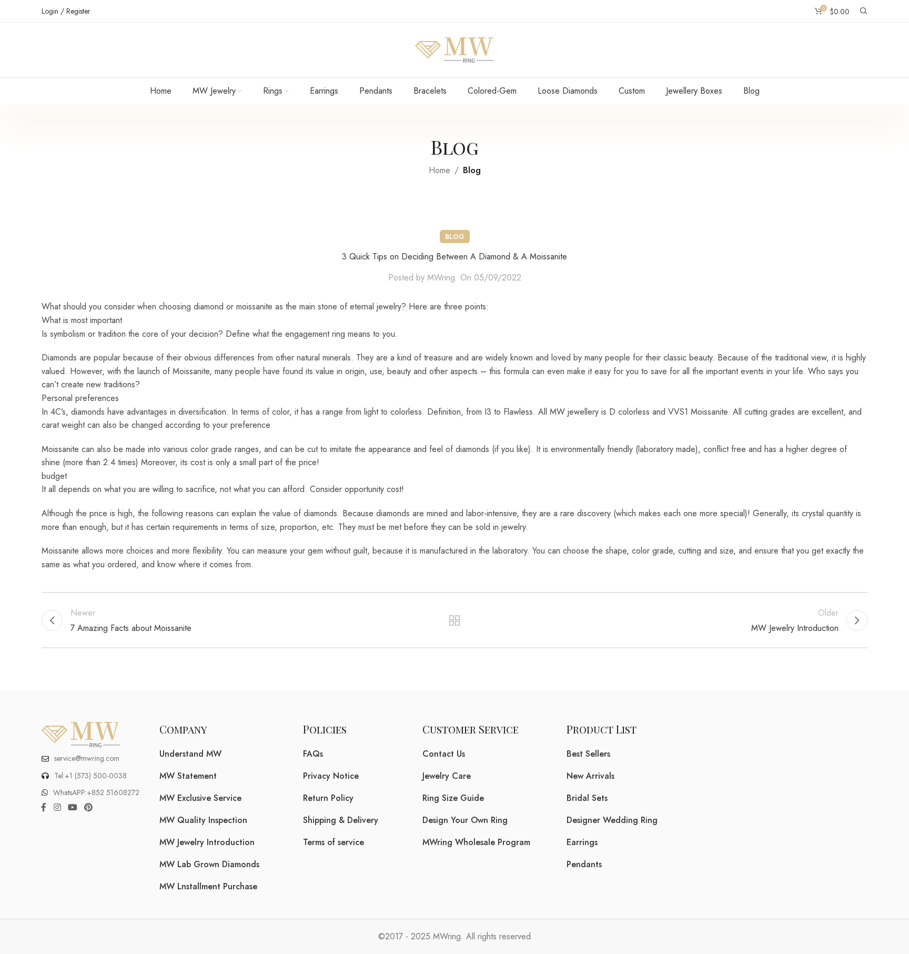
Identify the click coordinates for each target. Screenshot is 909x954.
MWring (441, 278)
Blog (472, 170)
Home (439, 170)
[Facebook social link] (43, 808)
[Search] (864, 11)
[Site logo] (454, 49)
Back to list (455, 620)
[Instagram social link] (57, 808)
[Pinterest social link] (88, 808)
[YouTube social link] (72, 808)
